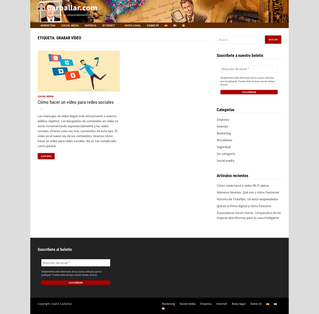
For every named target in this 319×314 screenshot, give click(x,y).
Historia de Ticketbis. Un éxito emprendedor (247, 199)
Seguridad (224, 147)
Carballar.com (72, 7)
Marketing (48, 25)
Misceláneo (224, 140)
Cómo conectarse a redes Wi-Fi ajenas (243, 185)
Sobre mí (153, 25)
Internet (108, 25)
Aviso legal (133, 25)
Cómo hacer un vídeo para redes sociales (76, 102)
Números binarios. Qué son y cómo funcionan (248, 192)
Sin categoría (226, 154)
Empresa (90, 25)
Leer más (46, 156)
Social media (70, 25)
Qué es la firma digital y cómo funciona (244, 206)
